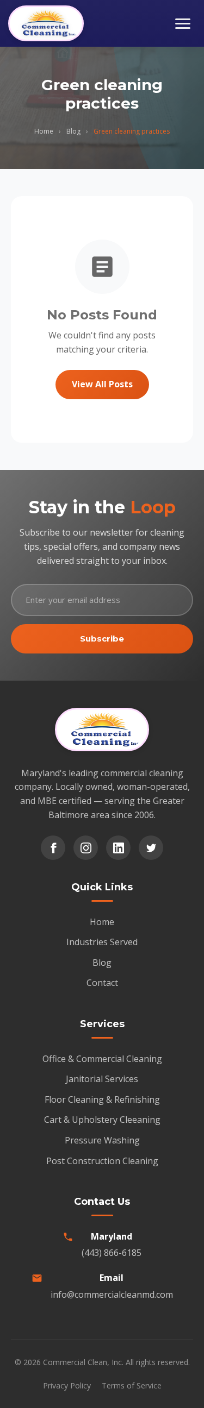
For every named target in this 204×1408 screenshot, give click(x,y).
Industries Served (102, 942)
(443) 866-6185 (111, 1253)
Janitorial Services (102, 1079)
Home (43, 131)
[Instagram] (85, 847)
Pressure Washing (102, 1140)
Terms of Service (132, 1385)
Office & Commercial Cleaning (102, 1059)
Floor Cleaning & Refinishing (102, 1099)
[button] (183, 23)
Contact (102, 983)
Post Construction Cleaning (102, 1161)
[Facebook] (53, 847)
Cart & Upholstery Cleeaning (102, 1120)
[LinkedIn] (118, 847)
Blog (73, 131)
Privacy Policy (67, 1385)
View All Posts (102, 384)
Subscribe (102, 638)
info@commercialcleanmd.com (112, 1294)
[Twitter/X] (151, 847)
